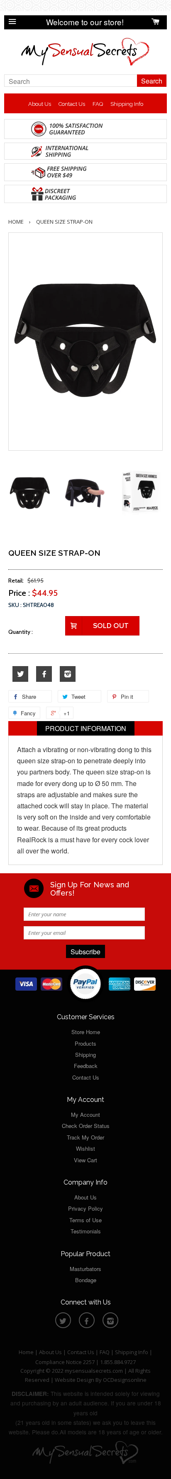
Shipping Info (126, 104)
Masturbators (85, 1269)
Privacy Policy (85, 1208)
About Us (39, 104)
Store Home (85, 1032)
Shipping (85, 1054)
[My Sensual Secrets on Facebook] (44, 674)
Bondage (85, 1280)
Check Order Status (86, 1126)
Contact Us (72, 104)
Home (16, 221)
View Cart (85, 1160)
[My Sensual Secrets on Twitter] (20, 674)
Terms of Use (85, 1220)
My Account (85, 1114)
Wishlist (85, 1148)
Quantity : (20, 632)
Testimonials (86, 1231)
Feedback (86, 1066)
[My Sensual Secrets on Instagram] (68, 674)
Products (85, 1043)
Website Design (74, 1379)
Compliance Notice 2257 (65, 1362)
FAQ (98, 104)
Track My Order (85, 1137)
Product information (85, 728)
